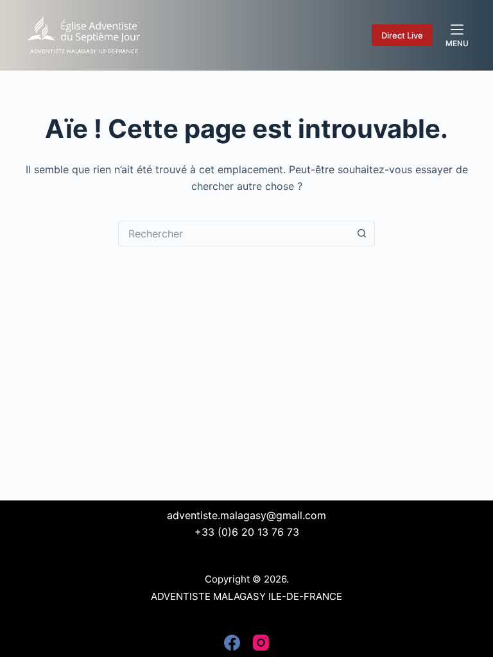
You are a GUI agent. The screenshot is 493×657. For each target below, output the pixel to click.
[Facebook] (232, 643)
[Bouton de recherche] (362, 233)
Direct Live (402, 35)
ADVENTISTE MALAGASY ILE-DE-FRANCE (84, 51)
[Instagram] (261, 643)
